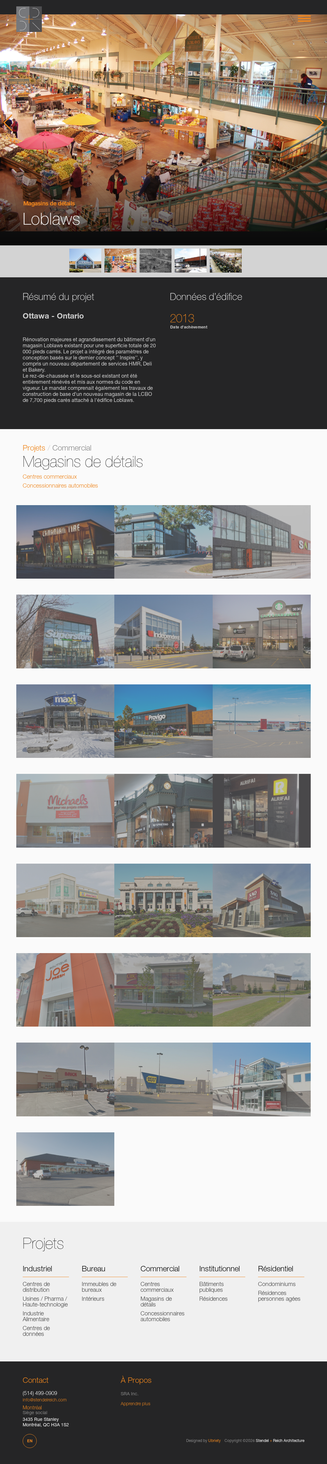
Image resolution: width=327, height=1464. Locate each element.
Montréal (32, 1408)
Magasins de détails (49, 204)
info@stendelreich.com (45, 1400)
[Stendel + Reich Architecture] (29, 19)
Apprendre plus (135, 1404)
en (30, 1441)
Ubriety (214, 1441)
